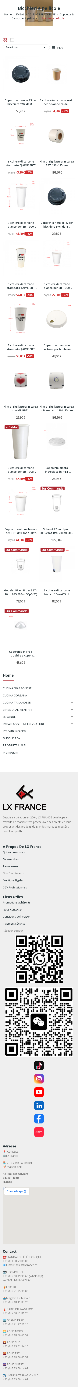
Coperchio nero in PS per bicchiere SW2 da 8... (21, 102)
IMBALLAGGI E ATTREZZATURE (24, 724)
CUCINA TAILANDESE (17, 702)
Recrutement (11, 866)
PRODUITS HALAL (15, 745)
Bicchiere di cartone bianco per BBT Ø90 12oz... (57, 286)
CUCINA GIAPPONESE (17, 688)
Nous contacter (12, 909)
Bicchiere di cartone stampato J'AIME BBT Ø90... (21, 347)
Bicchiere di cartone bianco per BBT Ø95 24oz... (21, 470)
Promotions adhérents (16, 902)
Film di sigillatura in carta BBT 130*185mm (57, 163)
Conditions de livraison (16, 916)
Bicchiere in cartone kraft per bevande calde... (57, 102)
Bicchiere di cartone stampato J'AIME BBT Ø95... (21, 286)
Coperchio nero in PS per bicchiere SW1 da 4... (57, 224)
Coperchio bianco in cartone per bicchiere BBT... (57, 347)
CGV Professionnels (15, 887)
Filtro (59, 47)
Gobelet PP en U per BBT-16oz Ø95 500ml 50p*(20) (20, 592)
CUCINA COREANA (15, 695)
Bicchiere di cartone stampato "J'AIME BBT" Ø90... (20, 164)
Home (8, 675)
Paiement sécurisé (14, 923)
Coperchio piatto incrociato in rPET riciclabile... (57, 470)
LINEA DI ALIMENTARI (17, 709)
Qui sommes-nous (14, 852)
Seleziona (26, 47)
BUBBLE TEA (11, 738)
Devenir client (11, 859)
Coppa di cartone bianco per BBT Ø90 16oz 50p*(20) (21, 531)
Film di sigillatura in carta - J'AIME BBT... (21, 408)
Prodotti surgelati (14, 731)
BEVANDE (9, 717)
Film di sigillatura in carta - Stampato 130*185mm (57, 408)
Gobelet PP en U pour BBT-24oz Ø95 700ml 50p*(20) (57, 531)
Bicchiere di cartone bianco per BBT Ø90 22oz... (21, 225)
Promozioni (10, 752)
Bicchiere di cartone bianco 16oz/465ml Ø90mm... (57, 593)
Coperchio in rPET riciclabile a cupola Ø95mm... (21, 654)
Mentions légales (13, 880)
